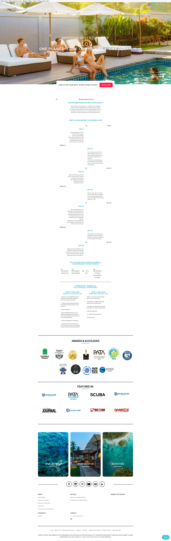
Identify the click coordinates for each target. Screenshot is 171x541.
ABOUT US (58, 530)
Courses (83, 9)
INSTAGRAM (76, 273)
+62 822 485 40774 (78, 516)
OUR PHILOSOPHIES (43, 500)
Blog (108, 9)
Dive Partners (139, 9)
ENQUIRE (84, 530)
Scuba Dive (38, 9)
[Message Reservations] (83, 519)
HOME (29, 9)
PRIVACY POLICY (106, 530)
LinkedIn (102, 484)
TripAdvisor (95, 484)
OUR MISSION (41, 497)
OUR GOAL (41, 506)
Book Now (159, 4)
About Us (100, 9)
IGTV (86, 273)
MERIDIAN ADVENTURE (68, 530)
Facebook (6, 4)
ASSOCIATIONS (116, 530)
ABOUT (40, 516)
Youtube (16, 4)
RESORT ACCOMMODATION (78, 497)
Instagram (9, 4)
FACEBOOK (64, 273)
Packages (73, 9)
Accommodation (51, 9)
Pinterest (12, 4)
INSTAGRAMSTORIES (97, 276)
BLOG (52, 530)
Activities (63, 9)
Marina (91, 9)
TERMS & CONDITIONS (95, 530)
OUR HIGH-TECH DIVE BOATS (46, 509)
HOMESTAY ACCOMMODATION (78, 500)
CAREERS (78, 530)
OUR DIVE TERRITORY (44, 503)
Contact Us (126, 9)
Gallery (116, 9)
